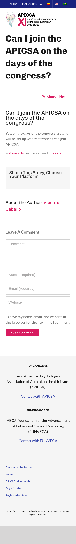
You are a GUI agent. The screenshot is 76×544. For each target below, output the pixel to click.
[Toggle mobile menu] (69, 19)
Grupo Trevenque (49, 511)
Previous (49, 96)
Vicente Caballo (16, 153)
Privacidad (42, 514)
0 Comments (55, 153)
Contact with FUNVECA (38, 440)
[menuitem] (13, 4)
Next (63, 96)
